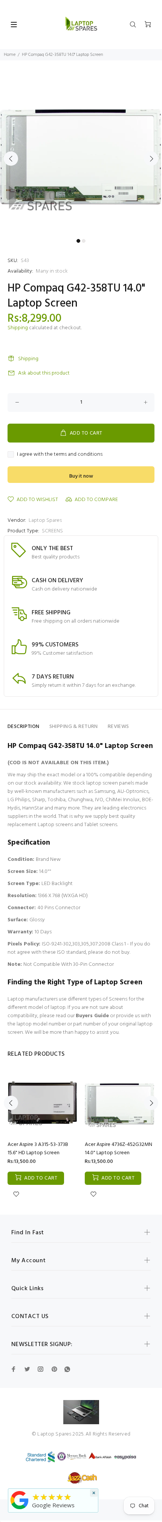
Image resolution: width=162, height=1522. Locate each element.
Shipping (18, 328)
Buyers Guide (92, 1016)
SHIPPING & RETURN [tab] (73, 726)
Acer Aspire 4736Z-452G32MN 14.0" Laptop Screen (118, 1148)
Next (151, 158)
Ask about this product (44, 373)
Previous (11, 158)
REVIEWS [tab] (118, 726)
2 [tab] (84, 241)
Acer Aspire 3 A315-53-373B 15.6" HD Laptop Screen (38, 1148)
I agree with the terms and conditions (59, 454)
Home (9, 55)
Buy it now (81, 476)
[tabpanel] (81, 154)
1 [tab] (78, 241)
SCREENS (52, 531)
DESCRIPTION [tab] (24, 726)
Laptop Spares (45, 520)
